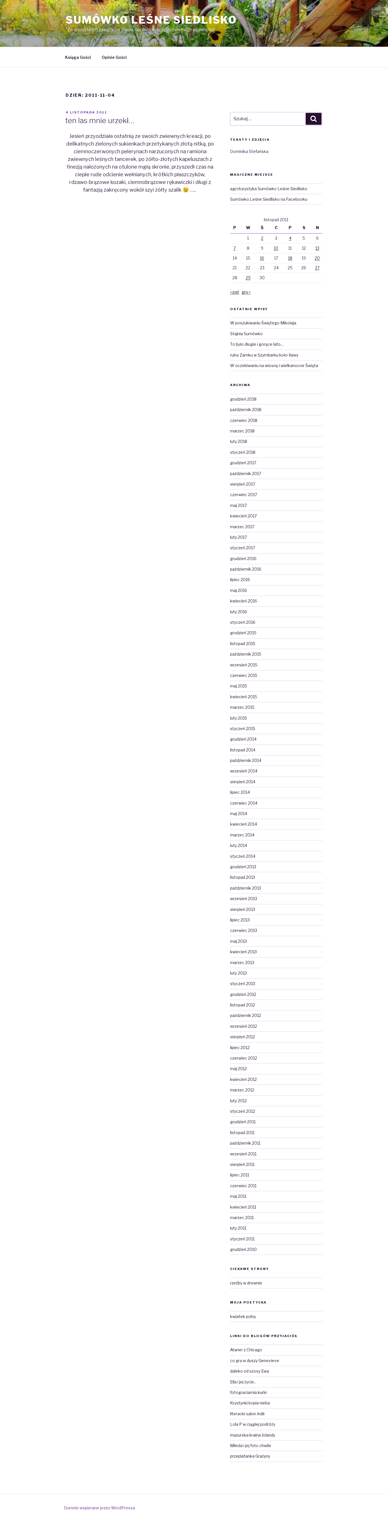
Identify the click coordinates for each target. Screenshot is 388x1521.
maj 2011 (238, 1196)
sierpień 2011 (242, 1164)
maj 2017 (238, 505)
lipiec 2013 (240, 919)
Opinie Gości (114, 57)
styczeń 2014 (242, 856)
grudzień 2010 (243, 1249)
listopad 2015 (242, 643)
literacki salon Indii (247, 1413)
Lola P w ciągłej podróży (252, 1424)
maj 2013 (238, 941)
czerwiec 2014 (243, 803)
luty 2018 (238, 441)
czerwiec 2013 (243, 930)
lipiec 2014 (240, 792)
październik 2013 (245, 888)
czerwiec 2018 (243, 420)
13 (317, 248)
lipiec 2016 (240, 579)
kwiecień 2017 (243, 515)
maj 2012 (238, 1068)
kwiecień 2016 (243, 600)
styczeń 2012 (242, 1111)
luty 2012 (238, 1100)
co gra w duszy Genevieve (254, 1360)
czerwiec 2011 (243, 1185)
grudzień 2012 (243, 994)
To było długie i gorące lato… (257, 344)
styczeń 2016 (242, 622)
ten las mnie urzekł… (99, 120)
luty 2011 (238, 1228)
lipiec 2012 (240, 1047)
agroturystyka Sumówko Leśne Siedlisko (268, 188)
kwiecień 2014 (243, 824)
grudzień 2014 (243, 739)
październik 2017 (245, 473)
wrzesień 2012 (243, 1026)
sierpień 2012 (242, 1036)
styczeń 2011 (242, 1238)
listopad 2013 (242, 877)
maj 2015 (238, 685)
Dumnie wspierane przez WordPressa (99, 1507)
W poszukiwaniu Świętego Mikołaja (263, 322)
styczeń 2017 (242, 547)
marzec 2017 (242, 526)
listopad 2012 (242, 1004)
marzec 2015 (242, 707)
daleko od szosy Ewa (249, 1371)
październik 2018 (245, 409)
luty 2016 (238, 611)
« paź (234, 291)
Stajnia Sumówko (246, 333)
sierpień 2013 (242, 909)
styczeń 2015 (242, 728)
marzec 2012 (242, 1089)
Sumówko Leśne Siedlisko (151, 20)
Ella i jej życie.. (243, 1381)
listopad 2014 (242, 749)
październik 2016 (245, 569)
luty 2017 (238, 537)
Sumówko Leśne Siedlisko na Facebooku (268, 199)
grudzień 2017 (243, 462)
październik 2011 (245, 1143)
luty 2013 (238, 973)
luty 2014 (238, 845)
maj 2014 (238, 813)
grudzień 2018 (243, 399)
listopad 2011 (242, 1132)
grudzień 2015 (243, 632)
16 (262, 258)
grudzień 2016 (243, 558)
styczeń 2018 (242, 452)
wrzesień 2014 (243, 770)
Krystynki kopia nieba (250, 1402)
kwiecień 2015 (243, 696)
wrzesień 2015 (243, 664)
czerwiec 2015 (243, 675)
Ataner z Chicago (246, 1349)
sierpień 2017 (242, 484)
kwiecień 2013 (243, 951)
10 (276, 248)
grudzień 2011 (243, 1121)
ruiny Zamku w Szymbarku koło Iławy (264, 355)
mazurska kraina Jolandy (252, 1435)
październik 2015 (245, 654)
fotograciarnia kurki (248, 1392)
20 (317, 258)
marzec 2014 (242, 834)
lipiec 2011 (239, 1174)
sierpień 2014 (242, 781)
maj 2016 (238, 590)
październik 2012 (245, 1015)
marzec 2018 (242, 430)
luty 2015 (238, 718)
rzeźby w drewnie (246, 1282)
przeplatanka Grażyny (250, 1456)
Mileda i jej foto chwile (250, 1445)
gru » (246, 291)
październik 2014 (245, 760)
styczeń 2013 (242, 983)
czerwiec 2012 (243, 1058)
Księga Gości (78, 57)
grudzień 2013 (243, 866)
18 (290, 258)
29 (248, 277)
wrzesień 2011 (243, 1153)
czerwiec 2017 (243, 494)
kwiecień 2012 (243, 1079)
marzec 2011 (242, 1217)
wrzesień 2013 (243, 898)
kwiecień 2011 (243, 1207)
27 (317, 267)
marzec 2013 (242, 962)
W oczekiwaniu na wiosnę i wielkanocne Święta (274, 365)
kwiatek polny (243, 1316)
